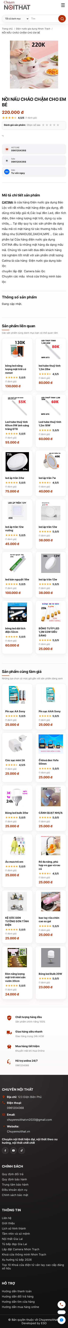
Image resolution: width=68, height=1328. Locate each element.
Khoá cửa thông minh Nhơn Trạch (24, 1254)
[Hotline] (62, 1305)
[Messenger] (62, 1320)
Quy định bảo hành (14, 1179)
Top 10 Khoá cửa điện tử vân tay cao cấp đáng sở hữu (33, 1266)
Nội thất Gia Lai (12, 1239)
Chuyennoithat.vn (18, 1131)
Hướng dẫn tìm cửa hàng (18, 1301)
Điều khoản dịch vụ (14, 1189)
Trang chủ (7, 28)
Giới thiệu (8, 1223)
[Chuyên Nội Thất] (5, 1150)
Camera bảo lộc (35, 271)
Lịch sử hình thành (14, 1228)
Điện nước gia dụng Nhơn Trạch (33, 28)
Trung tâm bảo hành (15, 1184)
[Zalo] (62, 1313)
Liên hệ (6, 1218)
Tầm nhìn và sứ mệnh (16, 1233)
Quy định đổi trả (12, 1174)
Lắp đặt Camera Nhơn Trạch (20, 1249)
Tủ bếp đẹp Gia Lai (14, 1244)
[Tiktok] (21, 1150)
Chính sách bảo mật (15, 1195)
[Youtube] (13, 1150)
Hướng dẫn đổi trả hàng (17, 1296)
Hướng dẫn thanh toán (17, 1291)
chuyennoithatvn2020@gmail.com (29, 1119)
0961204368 (15, 1108)
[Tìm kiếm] (62, 18)
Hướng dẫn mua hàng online (20, 1307)
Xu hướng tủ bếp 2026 (17, 1259)
